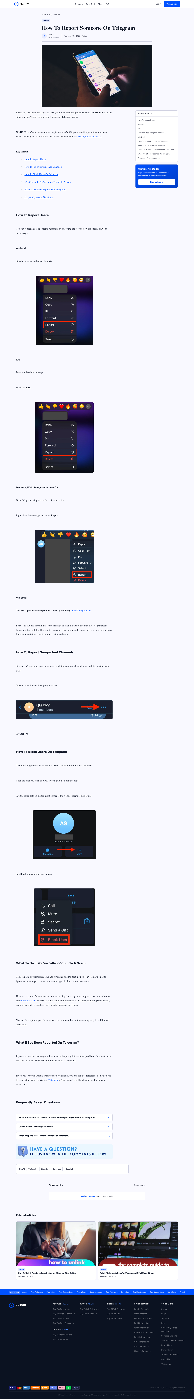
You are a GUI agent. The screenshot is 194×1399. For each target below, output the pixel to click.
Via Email (141, 137)
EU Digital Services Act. (90, 136)
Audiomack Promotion (144, 1332)
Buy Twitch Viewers (88, 1314)
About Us (165, 1359)
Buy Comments (85, 1292)
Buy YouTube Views (61, 1309)
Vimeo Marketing (141, 1342)
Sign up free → (156, 182)
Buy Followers (101, 1292)
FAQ (107, 4)
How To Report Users (35, 159)
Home (44, 14)
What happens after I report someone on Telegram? (44, 1135)
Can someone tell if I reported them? (36, 1126)
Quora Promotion (141, 1328)
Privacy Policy (167, 1350)
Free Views (70, 1292)
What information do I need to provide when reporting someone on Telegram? (57, 1117)
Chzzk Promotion (141, 1346)
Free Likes (40, 1292)
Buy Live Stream (128, 1292)
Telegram (57, 1169)
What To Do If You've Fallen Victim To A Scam (48, 182)
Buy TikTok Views (114, 1318)
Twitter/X (32, 1169)
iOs (139, 128)
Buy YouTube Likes (61, 1318)
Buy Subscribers (146, 1292)
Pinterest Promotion (143, 1318)
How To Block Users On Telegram (41, 174)
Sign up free (171, 4)
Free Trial (90, 4)
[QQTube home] (21, 4)
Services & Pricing (169, 1336)
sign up (92, 1196)
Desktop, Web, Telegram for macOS (152, 133)
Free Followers (26, 1292)
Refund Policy (167, 1345)
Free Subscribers (55, 1292)
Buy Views (161, 1292)
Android (141, 124)
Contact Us (166, 1364)
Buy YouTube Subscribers (64, 1314)
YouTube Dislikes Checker (172, 1340)
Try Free (165, 1318)
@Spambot (53, 1079)
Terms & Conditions (170, 1354)
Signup (164, 1309)
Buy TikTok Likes (114, 1314)
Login (83, 1196)
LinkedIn (44, 1169)
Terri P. (51, 35)
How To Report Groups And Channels (43, 166)
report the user (27, 1000)
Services (79, 4)
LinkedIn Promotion (142, 1351)
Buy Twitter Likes (60, 1339)
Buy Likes (114, 1292)
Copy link (69, 1169)
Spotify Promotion (142, 1309)
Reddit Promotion (142, 1323)
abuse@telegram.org (80, 610)
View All (65, 1304)
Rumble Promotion (142, 1337)
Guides (57, 14)
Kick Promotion (140, 1314)
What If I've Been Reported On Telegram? (45, 189)
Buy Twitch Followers (89, 1309)
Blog (100, 4)
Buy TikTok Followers (116, 1309)
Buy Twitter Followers (62, 1335)
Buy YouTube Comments (63, 1323)
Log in (158, 4)
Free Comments (175, 1292)
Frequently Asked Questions (39, 197)
